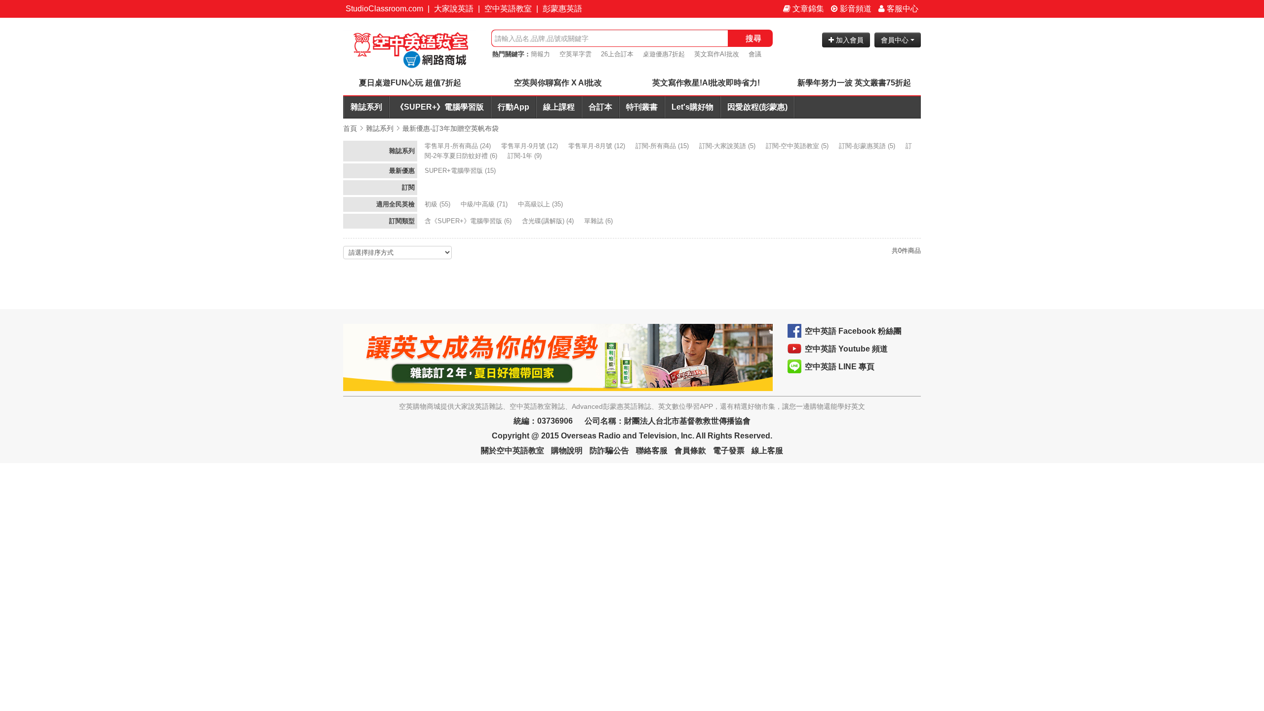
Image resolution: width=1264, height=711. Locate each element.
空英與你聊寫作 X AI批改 (558, 83)
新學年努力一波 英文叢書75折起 (854, 83)
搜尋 (753, 38)
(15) (663, 146)
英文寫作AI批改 (716, 54)
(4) (549, 221)
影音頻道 (854, 8)
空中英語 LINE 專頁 (839, 366)
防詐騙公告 (609, 450)
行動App (513, 107)
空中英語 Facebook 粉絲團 (853, 331)
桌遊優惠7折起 (664, 54)
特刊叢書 (642, 107)
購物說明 (567, 450)
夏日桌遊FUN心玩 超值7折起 (410, 83)
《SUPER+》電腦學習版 (440, 107)
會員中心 (895, 40)
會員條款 (690, 450)
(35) (541, 204)
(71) (485, 204)
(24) (459, 146)
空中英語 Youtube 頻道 (846, 349)
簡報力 (540, 54)
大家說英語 (454, 8)
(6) (469, 221)
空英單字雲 (575, 54)
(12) (530, 146)
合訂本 (600, 107)
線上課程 (559, 107)
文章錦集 (807, 8)
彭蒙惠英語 (562, 8)
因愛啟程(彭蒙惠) (757, 107)
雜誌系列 (366, 107)
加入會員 (849, 40)
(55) (438, 204)
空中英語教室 (508, 8)
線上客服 (767, 450)
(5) (728, 146)
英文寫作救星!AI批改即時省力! (706, 83)
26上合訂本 (617, 54)
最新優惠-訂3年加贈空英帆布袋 (450, 128)
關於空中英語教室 (512, 450)
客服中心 (901, 8)
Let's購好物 (692, 107)
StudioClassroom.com (384, 8)
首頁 (350, 128)
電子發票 (729, 450)
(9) (526, 155)
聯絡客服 (652, 450)
